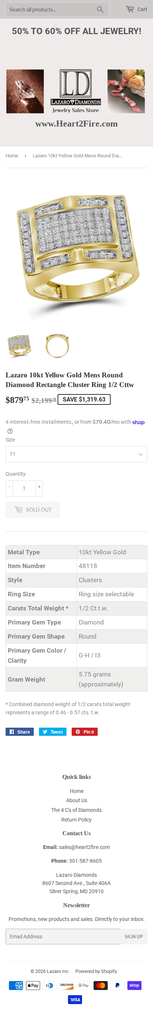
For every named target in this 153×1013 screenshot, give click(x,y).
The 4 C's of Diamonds (76, 810)
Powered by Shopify (96, 971)
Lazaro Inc (58, 971)
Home (12, 155)
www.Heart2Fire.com (76, 123)
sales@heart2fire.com (84, 847)
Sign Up (134, 937)
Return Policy (76, 820)
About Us (76, 800)
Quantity (16, 474)
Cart (141, 9)
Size (10, 440)
